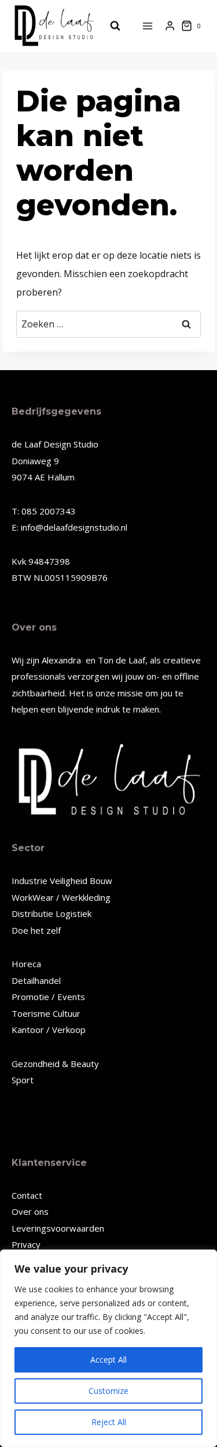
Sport (23, 1080)
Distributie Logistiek (51, 913)
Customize (108, 1390)
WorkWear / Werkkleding (61, 897)
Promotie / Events (48, 996)
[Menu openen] (148, 26)
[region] (108, 1348)
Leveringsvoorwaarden (58, 1228)
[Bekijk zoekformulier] (109, 26)
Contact (27, 1195)
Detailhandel (36, 980)
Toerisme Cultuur (46, 1013)
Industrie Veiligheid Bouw (62, 880)
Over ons (30, 1211)
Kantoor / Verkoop (49, 1029)
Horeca (26, 963)
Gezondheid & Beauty (55, 1063)
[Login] (169, 26)
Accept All (108, 1359)
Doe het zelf (36, 930)
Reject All (108, 1421)
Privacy (26, 1244)
